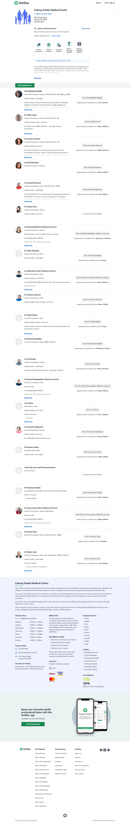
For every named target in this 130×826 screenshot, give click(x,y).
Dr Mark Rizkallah (31, 251)
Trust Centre (79, 774)
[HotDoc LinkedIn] (105, 750)
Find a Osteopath (41, 782)
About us (78, 753)
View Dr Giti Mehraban (92, 167)
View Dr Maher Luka (92, 559)
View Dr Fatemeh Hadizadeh (92, 432)
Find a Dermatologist (42, 786)
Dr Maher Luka (30, 552)
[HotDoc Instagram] (108, 750)
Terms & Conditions (82, 765)
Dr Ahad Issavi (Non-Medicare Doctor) (40, 271)
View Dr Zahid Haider (92, 322)
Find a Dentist (40, 757)
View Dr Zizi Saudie (92, 364)
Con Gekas (28, 403)
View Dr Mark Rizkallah (92, 255)
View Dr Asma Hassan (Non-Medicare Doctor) (92, 514)
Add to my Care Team (44, 14)
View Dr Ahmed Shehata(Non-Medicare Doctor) (92, 386)
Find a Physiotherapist (43, 761)
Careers (77, 757)
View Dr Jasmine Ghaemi (92, 145)
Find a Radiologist (41, 790)
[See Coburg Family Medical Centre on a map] (104, 17)
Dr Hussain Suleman (32, 295)
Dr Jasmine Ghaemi (32, 139)
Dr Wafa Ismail (30, 115)
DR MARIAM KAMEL (33, 91)
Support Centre (60, 774)
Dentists (58, 761)
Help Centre (39, 802)
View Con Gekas (92, 410)
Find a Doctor (40, 753)
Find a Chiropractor (42, 770)
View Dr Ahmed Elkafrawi (92, 189)
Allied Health (59, 757)
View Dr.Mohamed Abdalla (92, 344)
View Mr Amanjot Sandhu (92, 492)
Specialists (59, 765)
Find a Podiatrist (41, 765)
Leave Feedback (40, 806)
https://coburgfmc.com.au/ (27, 652)
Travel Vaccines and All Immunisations (39, 467)
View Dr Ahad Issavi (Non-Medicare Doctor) (92, 278)
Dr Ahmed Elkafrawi (32, 183)
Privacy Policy (80, 770)
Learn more (86, 28)
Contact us (79, 761)
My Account (39, 798)
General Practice (61, 753)
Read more (28, 110)
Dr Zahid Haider (30, 315)
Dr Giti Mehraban (31, 163)
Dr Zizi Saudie (30, 359)
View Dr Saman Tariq (92, 536)
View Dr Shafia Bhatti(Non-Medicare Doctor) (92, 233)
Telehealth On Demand (43, 794)
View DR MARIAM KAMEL (92, 98)
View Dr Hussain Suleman (92, 299)
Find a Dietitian (40, 778)
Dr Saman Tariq (30, 207)
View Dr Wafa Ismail (92, 122)
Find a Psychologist (42, 774)
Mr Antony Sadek (31, 447)
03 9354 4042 (23, 649)
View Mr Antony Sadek (92, 452)
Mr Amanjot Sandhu (32, 488)
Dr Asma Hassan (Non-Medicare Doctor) (40, 508)
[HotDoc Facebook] (101, 750)
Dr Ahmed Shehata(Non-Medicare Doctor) (41, 379)
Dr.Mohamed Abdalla (33, 339)
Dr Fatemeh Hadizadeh (33, 427)
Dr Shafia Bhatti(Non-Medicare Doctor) (40, 227)
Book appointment (25, 85)
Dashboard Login (61, 770)
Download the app (33, 724)
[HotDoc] (21, 3)
